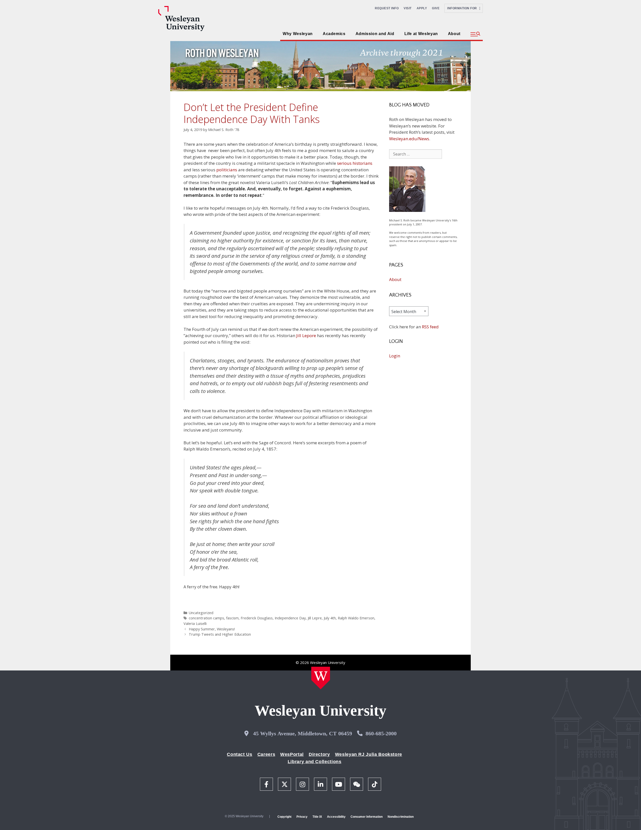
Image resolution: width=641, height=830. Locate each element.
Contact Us (239, 754)
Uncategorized (201, 612)
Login (394, 356)
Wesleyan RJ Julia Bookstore (368, 754)
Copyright (284, 816)
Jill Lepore (306, 335)
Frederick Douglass (257, 618)
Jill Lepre (315, 618)
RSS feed (430, 327)
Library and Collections (315, 761)
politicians (226, 170)
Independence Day (290, 618)
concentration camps (206, 618)
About (454, 34)
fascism (232, 618)
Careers (266, 754)
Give (435, 8)
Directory (319, 754)
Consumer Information (367, 816)
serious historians (354, 163)
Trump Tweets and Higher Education (220, 634)
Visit (408, 8)
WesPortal (292, 754)
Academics (334, 34)
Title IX (317, 816)
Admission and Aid (375, 34)
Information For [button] (463, 8)
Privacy (301, 816)
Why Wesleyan (298, 34)
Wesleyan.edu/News (409, 139)
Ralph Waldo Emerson (356, 618)
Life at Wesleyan (421, 34)
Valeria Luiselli (195, 623)
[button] (475, 34)
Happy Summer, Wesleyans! (212, 629)
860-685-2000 (381, 733)
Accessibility (336, 816)
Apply (422, 8)
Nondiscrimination (401, 816)
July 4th (330, 618)
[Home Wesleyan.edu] (320, 678)
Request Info (387, 8)
